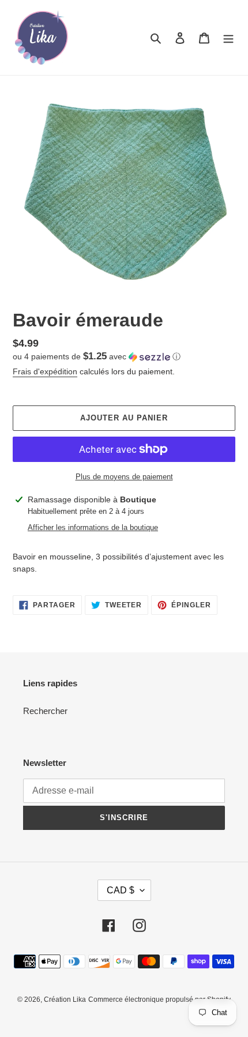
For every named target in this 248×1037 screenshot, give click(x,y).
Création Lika (65, 999)
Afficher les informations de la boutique (93, 527)
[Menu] (228, 37)
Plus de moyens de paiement (124, 476)
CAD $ (120, 890)
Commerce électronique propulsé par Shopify (159, 999)
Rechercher (45, 711)
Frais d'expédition (45, 371)
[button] (97, 356)
